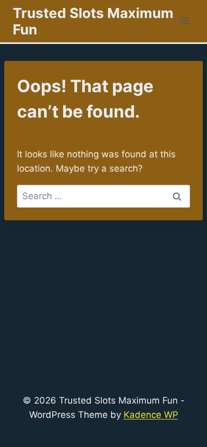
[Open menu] (184, 21)
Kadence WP (151, 414)
